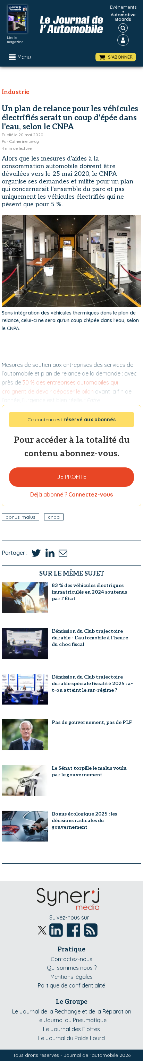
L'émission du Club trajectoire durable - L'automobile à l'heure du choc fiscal (90, 637)
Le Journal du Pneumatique (71, 1020)
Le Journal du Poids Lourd (71, 1038)
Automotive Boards (123, 16)
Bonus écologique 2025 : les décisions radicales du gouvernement (84, 820)
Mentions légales (71, 976)
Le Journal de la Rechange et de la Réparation (71, 1011)
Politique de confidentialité (71, 985)
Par (20, 141)
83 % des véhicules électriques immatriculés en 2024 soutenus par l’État (89, 592)
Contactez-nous (71, 959)
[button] (115, 57)
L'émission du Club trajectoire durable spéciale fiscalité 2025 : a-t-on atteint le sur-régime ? (92, 683)
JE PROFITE (71, 476)
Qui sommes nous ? (71, 967)
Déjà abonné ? (71, 494)
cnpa (54, 517)
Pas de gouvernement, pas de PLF (92, 722)
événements (123, 7)
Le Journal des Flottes (71, 1029)
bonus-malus (20, 517)
